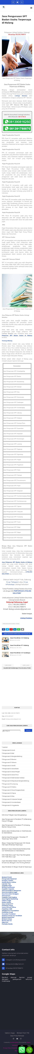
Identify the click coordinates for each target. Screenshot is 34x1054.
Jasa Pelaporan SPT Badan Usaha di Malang (17, 562)
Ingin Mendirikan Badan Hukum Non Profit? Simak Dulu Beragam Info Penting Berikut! (16, 862)
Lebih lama (26, 665)
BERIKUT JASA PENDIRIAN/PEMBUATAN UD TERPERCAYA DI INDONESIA (16, 850)
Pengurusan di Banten (9, 759)
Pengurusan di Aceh (9, 750)
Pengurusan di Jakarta (9, 762)
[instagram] (13, 2)
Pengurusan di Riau (8, 796)
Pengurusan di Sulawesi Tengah (12, 799)
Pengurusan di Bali (8, 753)
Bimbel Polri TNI (23, 1033)
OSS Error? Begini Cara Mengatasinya (14, 815)
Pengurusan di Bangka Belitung (12, 756)
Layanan (5, 747)
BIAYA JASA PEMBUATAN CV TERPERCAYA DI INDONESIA (16, 832)
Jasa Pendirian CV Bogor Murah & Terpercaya (17, 867)
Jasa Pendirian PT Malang (19, 645)
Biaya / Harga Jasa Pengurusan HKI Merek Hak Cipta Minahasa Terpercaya (16, 844)
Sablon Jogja (10, 1033)
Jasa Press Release (17, 1036)
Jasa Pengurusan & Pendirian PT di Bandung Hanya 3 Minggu (16, 820)
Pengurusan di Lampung (10, 784)
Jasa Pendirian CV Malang (19, 638)
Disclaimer (15, 1048)
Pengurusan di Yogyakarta (11, 805)
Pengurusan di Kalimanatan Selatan (13, 777)
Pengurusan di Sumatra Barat (12, 802)
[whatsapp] (21, 2)
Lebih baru (8, 665)
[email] (17, 2)
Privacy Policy (7, 1048)
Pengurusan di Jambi (9, 765)
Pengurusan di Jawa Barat (11, 768)
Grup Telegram (12, 582)
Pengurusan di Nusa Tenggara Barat (13, 790)
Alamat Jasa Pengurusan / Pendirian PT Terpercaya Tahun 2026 (15, 838)
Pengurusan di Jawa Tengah (11, 771)
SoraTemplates (14, 1042)
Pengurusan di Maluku (9, 787)
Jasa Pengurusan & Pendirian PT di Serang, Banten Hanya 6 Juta (16, 826)
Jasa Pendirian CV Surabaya (20, 653)
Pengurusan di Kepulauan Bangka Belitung (16, 781)
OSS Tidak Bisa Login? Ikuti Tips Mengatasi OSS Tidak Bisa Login (16, 856)
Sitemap (17, 1050)
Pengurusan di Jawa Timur (11, 623)
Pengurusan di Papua (9, 793)
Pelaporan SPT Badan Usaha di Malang (17, 335)
